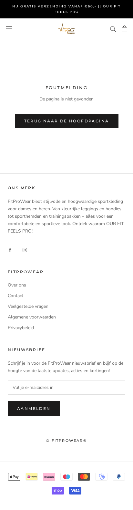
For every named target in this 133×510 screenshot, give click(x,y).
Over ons (17, 285)
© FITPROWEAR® (66, 440)
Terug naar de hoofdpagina (66, 121)
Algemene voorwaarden (32, 317)
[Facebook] (10, 249)
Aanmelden (34, 408)
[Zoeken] (113, 28)
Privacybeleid (21, 328)
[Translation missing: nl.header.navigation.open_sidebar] (9, 28)
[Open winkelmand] (124, 29)
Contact (15, 296)
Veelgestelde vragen (28, 306)
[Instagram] (25, 249)
